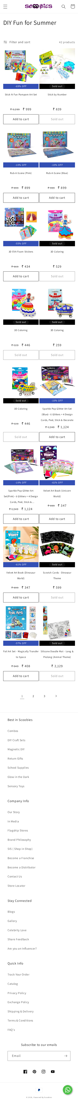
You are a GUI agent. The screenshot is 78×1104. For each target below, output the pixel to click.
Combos (13, 731)
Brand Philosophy (19, 839)
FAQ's (11, 1030)
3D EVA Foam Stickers (21, 251)
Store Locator (16, 885)
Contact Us (15, 876)
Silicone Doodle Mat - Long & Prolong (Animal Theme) (57, 654)
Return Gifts (15, 758)
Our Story (14, 812)
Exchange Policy (18, 1002)
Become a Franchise (21, 858)
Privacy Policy (17, 993)
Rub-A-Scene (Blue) (57, 173)
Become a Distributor (21, 867)
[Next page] (55, 695)
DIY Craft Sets (16, 740)
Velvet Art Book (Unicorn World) (57, 493)
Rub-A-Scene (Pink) (21, 173)
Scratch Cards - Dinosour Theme (57, 575)
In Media (13, 821)
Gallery (12, 921)
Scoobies (48, 1097)
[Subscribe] (65, 1056)
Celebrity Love (17, 930)
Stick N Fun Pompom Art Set (21, 94)
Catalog (13, 984)
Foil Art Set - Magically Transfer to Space (21, 654)
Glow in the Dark (18, 777)
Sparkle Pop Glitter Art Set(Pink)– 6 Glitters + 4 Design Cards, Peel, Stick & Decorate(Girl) (21, 497)
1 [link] (22, 696)
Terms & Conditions (20, 1020)
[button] (5, 6)
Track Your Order (19, 974)
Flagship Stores (18, 830)
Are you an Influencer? (22, 948)
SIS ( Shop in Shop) (20, 849)
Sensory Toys (16, 786)
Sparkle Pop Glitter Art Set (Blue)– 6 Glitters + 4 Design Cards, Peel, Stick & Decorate (57, 414)
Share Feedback (18, 939)
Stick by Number (57, 94)
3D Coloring (57, 251)
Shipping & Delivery (21, 1011)
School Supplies (18, 767)
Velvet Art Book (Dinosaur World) (20, 575)
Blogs (11, 911)
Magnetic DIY (16, 749)
